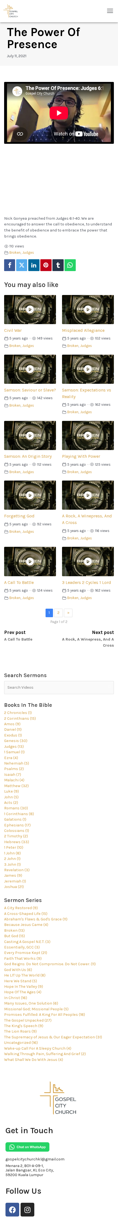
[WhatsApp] (69, 265)
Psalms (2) (14, 768)
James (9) (13, 875)
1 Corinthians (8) (19, 814)
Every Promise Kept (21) (25, 952)
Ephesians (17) (17, 825)
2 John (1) (12, 858)
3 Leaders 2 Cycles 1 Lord (86, 582)
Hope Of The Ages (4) (22, 992)
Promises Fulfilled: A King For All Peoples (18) (44, 1014)
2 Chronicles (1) (18, 712)
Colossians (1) (16, 830)
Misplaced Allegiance (83, 330)
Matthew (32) (16, 786)
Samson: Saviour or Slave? (30, 390)
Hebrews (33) (16, 842)
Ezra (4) (11, 757)
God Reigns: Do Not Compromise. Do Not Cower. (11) (50, 964)
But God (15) (14, 936)
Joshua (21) (14, 886)
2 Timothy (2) (16, 836)
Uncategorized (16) (21, 1042)
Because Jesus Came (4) (26, 924)
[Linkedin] (33, 265)
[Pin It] (45, 265)
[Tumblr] (57, 265)
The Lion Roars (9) (20, 1031)
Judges (28, 252)
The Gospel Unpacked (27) (28, 1020)
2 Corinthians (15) (20, 718)
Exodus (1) (13, 735)
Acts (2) (11, 802)
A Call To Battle (19, 582)
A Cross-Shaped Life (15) (25, 913)
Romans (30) (16, 808)
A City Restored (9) (21, 908)
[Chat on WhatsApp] (27, 1147)
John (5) (11, 797)
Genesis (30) (15, 740)
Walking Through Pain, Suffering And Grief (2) (45, 1054)
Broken (15, 252)
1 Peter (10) (13, 847)
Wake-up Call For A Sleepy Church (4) (37, 1048)
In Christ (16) (15, 997)
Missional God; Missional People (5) (36, 1009)
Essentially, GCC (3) (22, 947)
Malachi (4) (14, 780)
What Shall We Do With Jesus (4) (33, 1059)
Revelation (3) (17, 870)
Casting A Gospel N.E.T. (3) (27, 941)
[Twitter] (21, 265)
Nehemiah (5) (16, 763)
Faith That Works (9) (23, 958)
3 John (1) (12, 864)
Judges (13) (14, 746)
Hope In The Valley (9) (23, 986)
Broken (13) (14, 930)
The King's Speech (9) (23, 1026)
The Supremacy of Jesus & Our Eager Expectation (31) (53, 1037)
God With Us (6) (18, 969)
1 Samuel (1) (14, 752)
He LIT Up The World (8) (25, 975)
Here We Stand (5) (20, 981)
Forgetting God (19, 515)
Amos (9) (12, 724)
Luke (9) (11, 791)
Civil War (13, 330)
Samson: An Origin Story (28, 456)
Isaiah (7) (12, 774)
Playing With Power (81, 456)
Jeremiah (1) (15, 881)
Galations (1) (15, 819)
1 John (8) (12, 853)
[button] (110, 10)
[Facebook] (9, 265)
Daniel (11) (13, 729)
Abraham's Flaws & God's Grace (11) (36, 919)
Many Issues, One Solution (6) (31, 1003)
